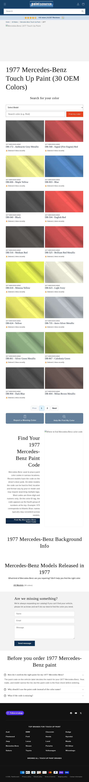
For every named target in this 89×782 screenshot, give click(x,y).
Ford (28, 736)
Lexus (28, 741)
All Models (18, 585)
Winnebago (70, 750)
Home (8, 22)
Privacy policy (26, 776)
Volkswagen (51, 750)
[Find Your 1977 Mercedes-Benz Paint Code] (63, 478)
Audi (8, 732)
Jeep (8, 741)
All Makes (15, 22)
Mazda (68, 741)
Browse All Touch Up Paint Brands (44, 758)
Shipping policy (63, 776)
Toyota (29, 750)
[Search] (82, 11)
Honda (48, 736)
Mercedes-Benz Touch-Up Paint (30, 22)
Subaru (9, 750)
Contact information (76, 776)
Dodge (68, 732)
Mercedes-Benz (12, 746)
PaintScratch (15, 776)
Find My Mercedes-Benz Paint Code (25, 521)
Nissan (29, 746)
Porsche (49, 746)
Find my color (75, 114)
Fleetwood (10, 736)
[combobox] (44, 11)
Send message (24, 643)
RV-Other (69, 746)
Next (54, 408)
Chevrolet (50, 732)
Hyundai (69, 736)
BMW (28, 732)
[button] (4, 4)
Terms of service (50, 776)
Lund (48, 741)
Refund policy (38, 776)
